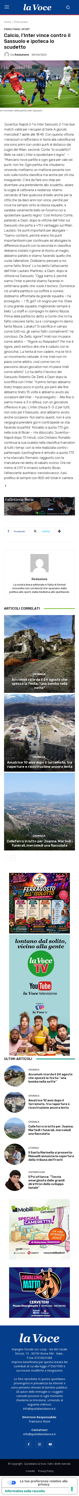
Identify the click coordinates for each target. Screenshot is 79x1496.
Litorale (33, 1148)
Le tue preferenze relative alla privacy (43, 1482)
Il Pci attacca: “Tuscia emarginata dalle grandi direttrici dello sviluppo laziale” (46, 1182)
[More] (59, 531)
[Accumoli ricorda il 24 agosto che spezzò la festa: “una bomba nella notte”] (39, 654)
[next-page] (13, 858)
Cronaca (39, 674)
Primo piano (21, 22)
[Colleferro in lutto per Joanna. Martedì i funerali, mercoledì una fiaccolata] (39, 811)
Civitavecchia (36, 1172)
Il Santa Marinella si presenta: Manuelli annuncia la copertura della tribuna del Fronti (51, 1156)
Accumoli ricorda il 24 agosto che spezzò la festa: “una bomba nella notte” (39, 683)
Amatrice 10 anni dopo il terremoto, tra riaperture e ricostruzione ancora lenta (39, 764)
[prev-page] (6, 858)
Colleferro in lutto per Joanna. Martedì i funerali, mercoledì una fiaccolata (40, 843)
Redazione (22, 54)
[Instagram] (39, 1444)
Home (7, 22)
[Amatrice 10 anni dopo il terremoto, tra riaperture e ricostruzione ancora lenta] (39, 733)
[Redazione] (7, 54)
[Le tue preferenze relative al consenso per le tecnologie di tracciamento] (72, 1489)
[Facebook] (29, 1444)
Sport (25, 29)
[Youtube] (50, 1444)
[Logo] (37, 7)
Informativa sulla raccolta (25, 1491)
